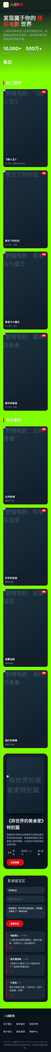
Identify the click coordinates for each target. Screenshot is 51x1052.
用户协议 (7, 1031)
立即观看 (14, 862)
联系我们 (20, 1024)
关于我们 (7, 1024)
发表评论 (14, 924)
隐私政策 (20, 1031)
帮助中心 (33, 1031)
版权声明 (33, 1024)
